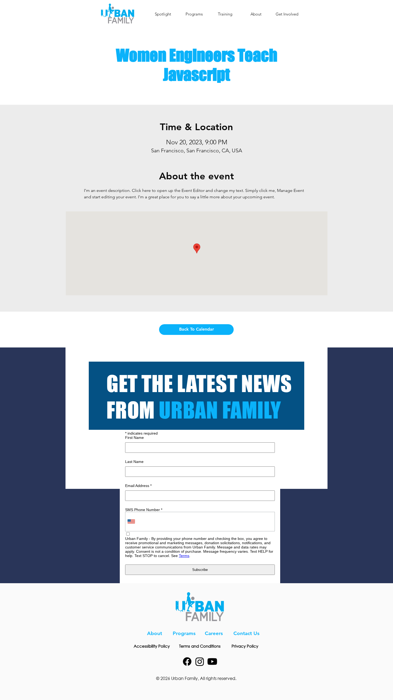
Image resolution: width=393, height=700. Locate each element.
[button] (193, 14)
